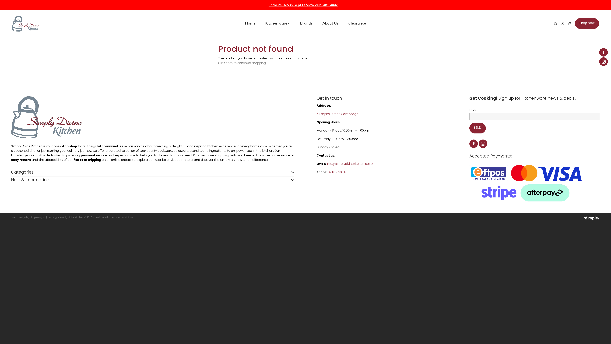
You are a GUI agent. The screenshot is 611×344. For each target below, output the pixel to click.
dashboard (101, 217)
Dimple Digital (38, 217)
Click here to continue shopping (242, 63)
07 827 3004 (337, 172)
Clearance (357, 22)
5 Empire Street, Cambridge (338, 114)
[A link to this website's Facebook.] (603, 52)
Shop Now (587, 23)
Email (473, 110)
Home (250, 22)
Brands (306, 22)
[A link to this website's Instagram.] (603, 61)
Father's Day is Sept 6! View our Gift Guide (303, 5)
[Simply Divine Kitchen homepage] (70, 24)
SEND (477, 127)
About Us (330, 22)
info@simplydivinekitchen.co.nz (350, 164)
